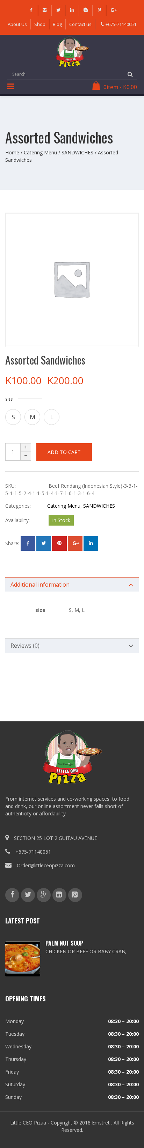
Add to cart (64, 452)
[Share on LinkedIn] (91, 543)
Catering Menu (40, 152)
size (9, 398)
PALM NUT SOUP (64, 943)
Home (12, 152)
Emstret (101, 1122)
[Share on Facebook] (28, 543)
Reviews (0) (24, 645)
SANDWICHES (77, 152)
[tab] (72, 584)
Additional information (40, 584)
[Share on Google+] (75, 543)
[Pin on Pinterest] (59, 543)
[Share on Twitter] (43, 543)
